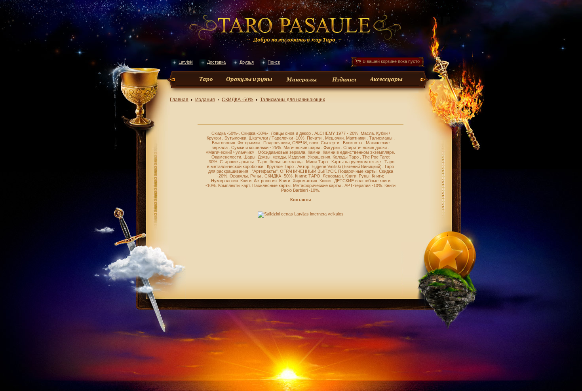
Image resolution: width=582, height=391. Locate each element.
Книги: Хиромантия (298, 180)
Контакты (300, 199)
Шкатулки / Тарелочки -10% (276, 138)
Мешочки (334, 138)
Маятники (356, 138)
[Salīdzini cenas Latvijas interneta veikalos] (301, 214)
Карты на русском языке (356, 161)
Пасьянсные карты (271, 185)
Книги (326, 180)
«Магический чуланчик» (230, 152)
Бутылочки (235, 138)
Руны (256, 176)
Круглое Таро (281, 166)
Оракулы (239, 176)
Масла (367, 133)
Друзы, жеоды (272, 157)
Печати (315, 138)
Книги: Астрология (258, 180)
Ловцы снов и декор (291, 133)
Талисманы (381, 138)
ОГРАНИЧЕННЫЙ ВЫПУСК (308, 171)
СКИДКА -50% (237, 99)
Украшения (319, 157)
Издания (205, 99)
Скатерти (330, 142)
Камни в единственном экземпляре (358, 152)
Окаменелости (226, 157)
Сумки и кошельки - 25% (256, 147)
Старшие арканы (237, 161)
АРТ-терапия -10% (363, 185)
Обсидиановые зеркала (281, 152)
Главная (179, 99)
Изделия (296, 157)
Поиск (274, 62)
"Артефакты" (265, 171)
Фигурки (332, 147)
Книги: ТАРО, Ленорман (319, 176)
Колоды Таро (346, 157)
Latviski (186, 62)
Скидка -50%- (225, 133)
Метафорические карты (317, 185)
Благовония (223, 142)
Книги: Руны (357, 176)
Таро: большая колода (280, 161)
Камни (314, 152)
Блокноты (353, 142)
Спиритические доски (365, 147)
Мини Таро (317, 161)
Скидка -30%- (254, 133)
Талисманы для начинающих (292, 99)
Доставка (216, 62)
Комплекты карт (234, 185)
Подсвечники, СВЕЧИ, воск (290, 142)
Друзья (247, 62)
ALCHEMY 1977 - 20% (336, 133)
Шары (249, 157)
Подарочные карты (357, 171)
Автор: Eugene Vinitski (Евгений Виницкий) (339, 166)
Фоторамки (249, 142)
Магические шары (302, 147)
